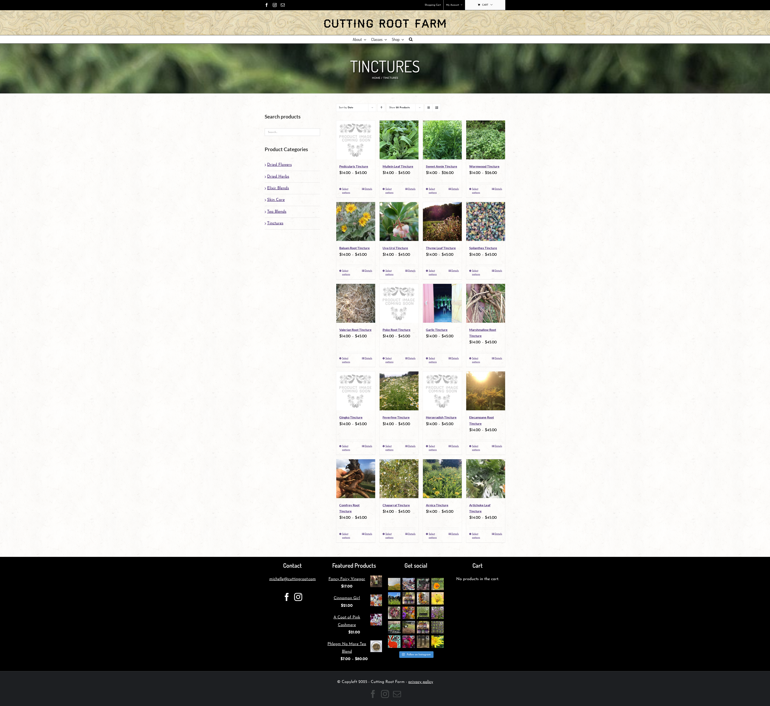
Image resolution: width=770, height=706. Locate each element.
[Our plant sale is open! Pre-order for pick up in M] (437, 627)
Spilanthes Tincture (483, 248)
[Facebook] (287, 597)
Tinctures (275, 223)
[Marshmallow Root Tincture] (485, 303)
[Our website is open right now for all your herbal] (408, 598)
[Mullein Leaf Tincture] (399, 139)
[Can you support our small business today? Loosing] (394, 641)
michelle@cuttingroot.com (292, 579)
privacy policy (420, 682)
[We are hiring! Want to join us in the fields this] (394, 598)
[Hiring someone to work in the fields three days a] (394, 584)
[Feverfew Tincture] (399, 390)
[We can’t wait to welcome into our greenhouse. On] (408, 584)
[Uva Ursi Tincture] (399, 221)
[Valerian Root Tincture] (355, 303)
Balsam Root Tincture (354, 248)
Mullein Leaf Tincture (398, 166)
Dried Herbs (278, 177)
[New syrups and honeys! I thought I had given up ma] (423, 627)
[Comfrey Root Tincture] (355, 478)
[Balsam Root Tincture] (355, 221)
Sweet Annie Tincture (441, 166)
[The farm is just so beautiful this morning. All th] (437, 613)
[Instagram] (298, 597)
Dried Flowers (279, 165)
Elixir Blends (278, 188)
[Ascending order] (381, 108)
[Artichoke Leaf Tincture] (485, 478)
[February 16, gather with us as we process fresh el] (437, 641)
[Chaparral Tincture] (399, 478)
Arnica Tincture (437, 505)
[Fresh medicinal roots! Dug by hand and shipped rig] (423, 584)
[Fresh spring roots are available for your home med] (408, 627)
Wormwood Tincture (484, 166)
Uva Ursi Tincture (395, 248)
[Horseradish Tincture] (442, 390)
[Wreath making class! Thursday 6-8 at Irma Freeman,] (423, 598)
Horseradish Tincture (441, 417)
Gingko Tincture (351, 417)
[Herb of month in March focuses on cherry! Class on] (423, 641)
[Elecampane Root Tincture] (485, 390)
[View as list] (437, 108)
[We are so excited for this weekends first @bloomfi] (394, 627)
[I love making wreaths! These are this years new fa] (394, 613)
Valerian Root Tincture (355, 330)
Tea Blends (276, 212)
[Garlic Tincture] (442, 303)
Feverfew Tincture (396, 417)
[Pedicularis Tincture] (355, 139)
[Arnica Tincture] (442, 478)
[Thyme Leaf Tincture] (442, 221)
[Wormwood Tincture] (485, 139)
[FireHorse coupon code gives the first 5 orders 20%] (437, 584)
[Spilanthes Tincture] (485, 221)
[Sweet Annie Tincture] (442, 139)
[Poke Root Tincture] (399, 303)
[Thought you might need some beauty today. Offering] (408, 641)
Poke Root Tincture (396, 330)
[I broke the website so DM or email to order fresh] (423, 613)
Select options (346, 191)
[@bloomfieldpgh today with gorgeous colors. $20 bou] (408, 613)
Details (368, 189)
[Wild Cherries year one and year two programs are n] (437, 598)
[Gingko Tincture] (355, 390)
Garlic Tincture (437, 330)
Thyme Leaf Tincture (441, 248)
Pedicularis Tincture (353, 166)
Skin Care (276, 200)
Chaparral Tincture (396, 505)
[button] (411, 39)
